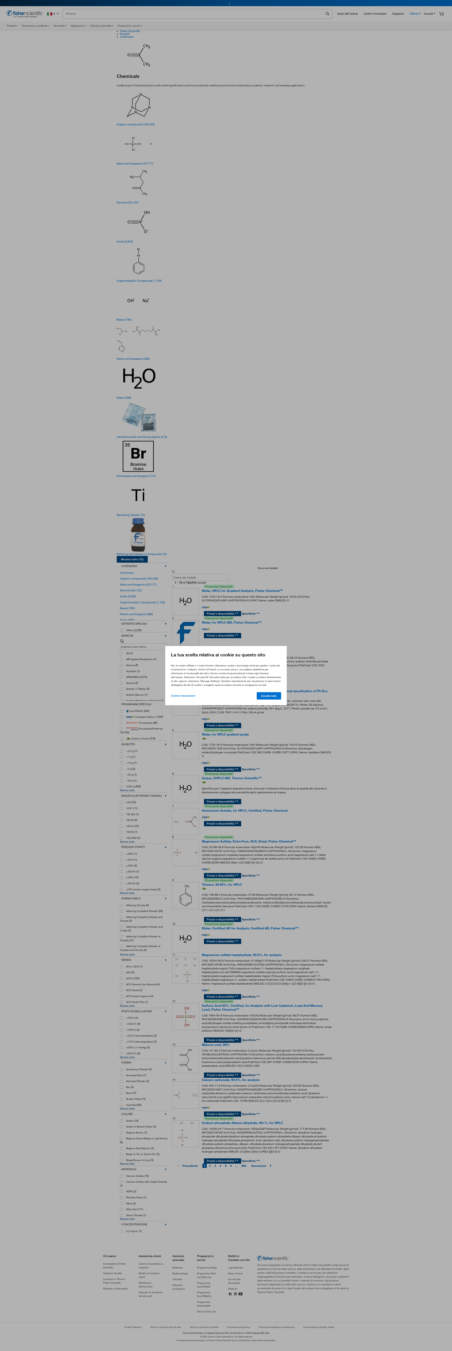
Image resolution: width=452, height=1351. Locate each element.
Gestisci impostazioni (183, 695)
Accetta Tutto (269, 695)
